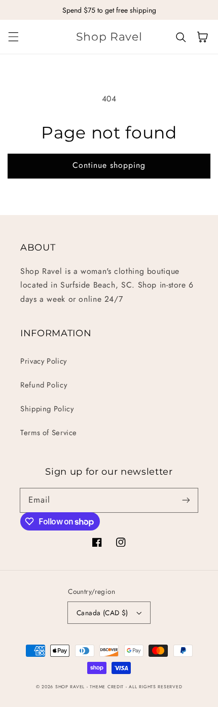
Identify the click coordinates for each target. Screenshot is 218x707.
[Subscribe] (186, 500)
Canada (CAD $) (102, 613)
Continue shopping (109, 165)
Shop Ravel (70, 687)
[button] (13, 37)
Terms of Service (48, 432)
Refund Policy (43, 385)
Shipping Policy (47, 408)
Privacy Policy (43, 361)
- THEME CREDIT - (108, 687)
